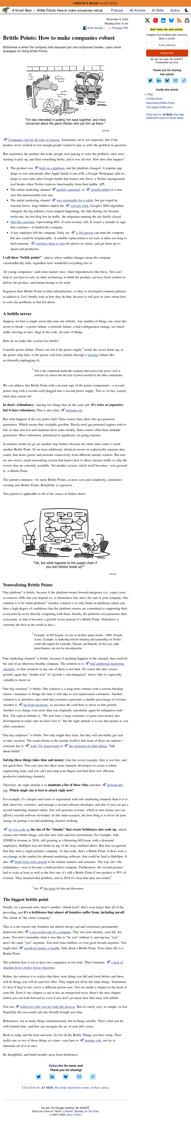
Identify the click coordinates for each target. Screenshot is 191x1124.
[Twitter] (147, 21)
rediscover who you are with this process (47, 1006)
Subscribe (56, 1065)
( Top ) (150, 94)
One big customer (22, 222)
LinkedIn (68, 1111)
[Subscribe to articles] (187, 21)
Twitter (58, 1111)
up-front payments (35, 704)
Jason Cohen (74, 1114)
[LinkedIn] (163, 21)
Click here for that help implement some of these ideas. (65, 1087)
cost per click (79, 205)
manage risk (93, 1040)
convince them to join (50, 243)
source (105, 130)
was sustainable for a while (75, 200)
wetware (93, 354)
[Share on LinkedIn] (52, 1076)
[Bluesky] (171, 21)
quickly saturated (68, 189)
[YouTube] (155, 21)
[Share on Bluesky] (65, 1076)
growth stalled (100, 189)
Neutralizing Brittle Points (160, 103)
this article (50, 888)
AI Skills (158, 10)
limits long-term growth (31, 861)
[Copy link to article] (92, 1076)
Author (175, 10)
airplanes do (74, 410)
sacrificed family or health (41, 948)
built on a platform (51, 168)
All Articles (137, 10)
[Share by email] (79, 1076)
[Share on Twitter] (38, 1076)
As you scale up (19, 829)
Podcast (117, 10)
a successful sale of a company (50, 932)
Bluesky (79, 1111)
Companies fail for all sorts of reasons (34, 139)
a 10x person (84, 232)
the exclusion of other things (88, 746)
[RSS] (179, 21)
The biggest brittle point (159, 107)
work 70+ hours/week (44, 746)
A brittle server (154, 98)
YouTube (93, 1111)
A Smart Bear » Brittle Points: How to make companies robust (57, 10)
